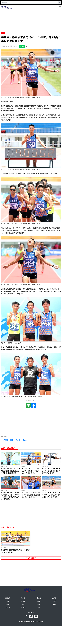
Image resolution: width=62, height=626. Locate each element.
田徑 (3, 33)
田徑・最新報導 (8, 448)
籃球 (7, 604)
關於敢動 (8, 598)
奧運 (38, 601)
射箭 (54, 604)
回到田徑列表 (31, 558)
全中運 (54, 598)
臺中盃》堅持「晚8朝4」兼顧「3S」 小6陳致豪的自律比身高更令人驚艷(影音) (51, 495)
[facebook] (31, 616)
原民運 (39, 598)
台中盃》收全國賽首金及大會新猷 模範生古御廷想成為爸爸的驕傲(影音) (51, 471)
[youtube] (36, 616)
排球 (38, 604)
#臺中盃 (11, 440)
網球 (23, 604)
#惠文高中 (25, 440)
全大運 (23, 601)
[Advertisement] (31, 20)
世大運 (23, 598)
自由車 (8, 608)
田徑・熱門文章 (8, 527)
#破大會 (18, 440)
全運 (7, 601)
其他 (38, 608)
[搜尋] (59, 2)
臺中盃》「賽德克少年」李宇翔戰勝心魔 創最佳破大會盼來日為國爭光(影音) (10, 471)
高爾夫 (23, 608)
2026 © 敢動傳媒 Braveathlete (31, 622)
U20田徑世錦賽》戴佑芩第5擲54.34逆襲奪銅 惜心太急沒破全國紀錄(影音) (30, 495)
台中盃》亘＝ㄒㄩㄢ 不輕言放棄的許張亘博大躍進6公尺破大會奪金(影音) (30, 471)
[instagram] (26, 616)
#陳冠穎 (4, 440)
